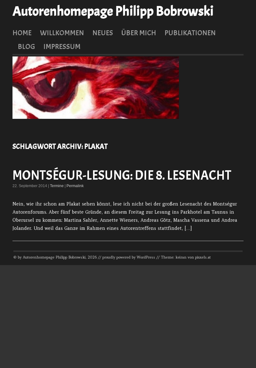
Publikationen (190, 32)
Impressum (62, 46)
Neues (102, 32)
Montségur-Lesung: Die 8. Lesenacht (121, 175)
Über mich (138, 32)
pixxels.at (203, 257)
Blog (26, 46)
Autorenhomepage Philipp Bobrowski (113, 11)
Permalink (75, 186)
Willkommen (62, 32)
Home (22, 32)
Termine (57, 186)
